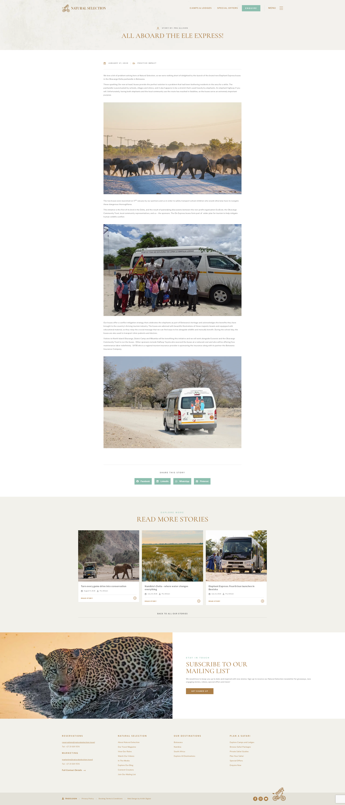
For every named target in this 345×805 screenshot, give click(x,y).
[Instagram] (260, 799)
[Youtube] (266, 799)
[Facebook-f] (255, 799)
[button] (143, 481)
